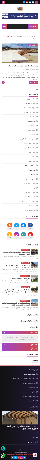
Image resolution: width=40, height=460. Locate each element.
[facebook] (12, 457)
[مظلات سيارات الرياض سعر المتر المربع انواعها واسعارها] (20, 8)
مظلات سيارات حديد (30, 192)
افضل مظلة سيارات (30, 179)
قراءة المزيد (33, 82)
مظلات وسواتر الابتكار (29, 374)
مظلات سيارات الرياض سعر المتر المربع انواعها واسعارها (20, 454)
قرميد (33, 188)
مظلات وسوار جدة (30, 99)
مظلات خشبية (31, 130)
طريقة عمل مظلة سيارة (28, 201)
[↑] (20, 450)
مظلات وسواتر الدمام (29, 103)
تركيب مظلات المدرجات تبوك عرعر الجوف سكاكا (23, 65)
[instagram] (21, 457)
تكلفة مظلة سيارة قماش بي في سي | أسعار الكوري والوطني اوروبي (22, 427)
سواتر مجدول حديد (30, 210)
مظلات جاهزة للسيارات (29, 148)
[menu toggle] (36, 2)
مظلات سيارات (31, 401)
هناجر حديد (32, 125)
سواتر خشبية (31, 121)
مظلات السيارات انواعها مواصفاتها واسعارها (23, 378)
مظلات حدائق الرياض (29, 143)
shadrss (35, 432)
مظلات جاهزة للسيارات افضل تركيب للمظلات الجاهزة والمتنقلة (16, 253)
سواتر (33, 392)
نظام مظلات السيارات (29, 197)
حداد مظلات (32, 205)
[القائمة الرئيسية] (4, 26)
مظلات (36, 89)
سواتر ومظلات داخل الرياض (28, 383)
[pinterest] (27, 2)
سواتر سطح (32, 170)
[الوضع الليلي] (35, 455)
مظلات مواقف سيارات (29, 396)
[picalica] (27, 457)
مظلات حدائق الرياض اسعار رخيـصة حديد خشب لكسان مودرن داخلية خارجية (17, 266)
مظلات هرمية (31, 157)
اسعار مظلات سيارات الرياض (27, 139)
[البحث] (3, 2)
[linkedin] (30, 2)
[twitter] (24, 2)
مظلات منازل (32, 116)
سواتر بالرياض (31, 387)
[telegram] (33, 2)
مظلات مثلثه (31, 161)
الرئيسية (31, 26)
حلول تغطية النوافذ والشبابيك (21, 278)
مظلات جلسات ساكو (30, 152)
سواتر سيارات (31, 174)
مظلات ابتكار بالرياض (29, 112)
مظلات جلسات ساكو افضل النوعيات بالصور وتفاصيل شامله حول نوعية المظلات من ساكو (16, 290)
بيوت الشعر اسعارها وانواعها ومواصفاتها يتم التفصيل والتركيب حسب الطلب (16, 304)
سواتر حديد (32, 134)
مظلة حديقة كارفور (30, 165)
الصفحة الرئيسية (31, 442)
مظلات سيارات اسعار (29, 183)
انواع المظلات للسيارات (29, 108)
